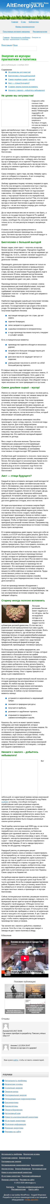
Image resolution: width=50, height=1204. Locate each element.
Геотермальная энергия (16, 1095)
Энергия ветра (11, 1092)
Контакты (10, 1187)
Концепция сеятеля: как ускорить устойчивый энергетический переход (15, 995)
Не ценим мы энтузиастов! (19, 72)
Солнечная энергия (14, 1088)
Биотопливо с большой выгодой (21, 76)
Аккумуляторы (11, 1106)
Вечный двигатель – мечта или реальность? (14, 1011)
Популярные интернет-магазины (16, 31)
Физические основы (14, 1084)
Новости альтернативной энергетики (21, 1117)
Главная (14, 22)
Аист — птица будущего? (18, 83)
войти (15, 1060)
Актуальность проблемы (16, 1081)
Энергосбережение (14, 1110)
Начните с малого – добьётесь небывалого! (26, 90)
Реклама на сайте (13, 1132)
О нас (23, 22)
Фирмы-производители (24, 27)
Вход (15, 45)
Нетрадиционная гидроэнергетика (20, 1099)
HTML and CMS (31, 1200)
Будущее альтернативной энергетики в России (35, 995)
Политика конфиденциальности (30, 1187)
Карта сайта (34, 1189)
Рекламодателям (40, 31)
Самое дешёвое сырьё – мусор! (21, 79)
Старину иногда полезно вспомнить (23, 87)
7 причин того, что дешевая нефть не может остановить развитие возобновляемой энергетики (35, 1009)
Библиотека (34, 22)
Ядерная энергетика (14, 1128)
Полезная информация (15, 1124)
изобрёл (4, 802)
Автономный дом (13, 1113)
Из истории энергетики (15, 1121)
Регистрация (6, 45)
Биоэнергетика (11, 1103)
